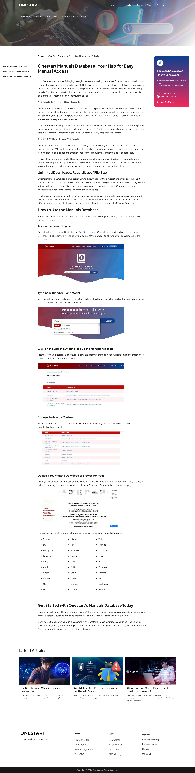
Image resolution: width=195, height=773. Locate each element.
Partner (146, 749)
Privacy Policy (115, 744)
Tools (112, 5)
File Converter (82, 739)
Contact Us (114, 739)
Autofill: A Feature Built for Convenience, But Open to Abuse (97, 689)
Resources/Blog (144, 5)
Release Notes (149, 744)
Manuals (127, 5)
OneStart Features (57, 56)
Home (23, 16)
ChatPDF (79, 754)
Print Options (81, 744)
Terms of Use (115, 749)
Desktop (42, 56)
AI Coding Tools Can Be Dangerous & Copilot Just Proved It (147, 689)
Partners (160, 5)
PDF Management (84, 749)
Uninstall (146, 753)
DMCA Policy (115, 754)
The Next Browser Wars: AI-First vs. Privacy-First (40, 689)
